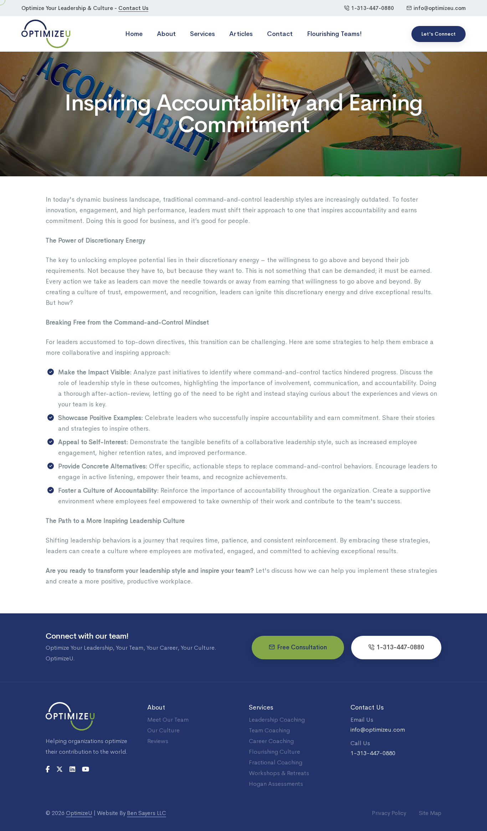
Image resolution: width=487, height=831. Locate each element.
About (166, 34)
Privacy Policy (389, 813)
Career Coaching (271, 741)
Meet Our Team (168, 719)
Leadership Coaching (277, 719)
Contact (280, 34)
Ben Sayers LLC (146, 813)
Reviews (157, 741)
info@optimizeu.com (440, 8)
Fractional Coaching (275, 762)
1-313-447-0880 (372, 8)
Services (202, 34)
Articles (241, 34)
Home (134, 34)
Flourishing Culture (274, 751)
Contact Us (133, 8)
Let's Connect (438, 34)
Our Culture (163, 730)
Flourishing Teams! (334, 34)
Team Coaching (269, 730)
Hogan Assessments (276, 784)
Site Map (430, 813)
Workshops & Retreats (279, 773)
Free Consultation (302, 647)
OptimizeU (79, 813)
